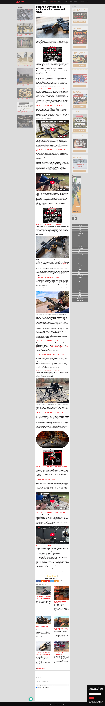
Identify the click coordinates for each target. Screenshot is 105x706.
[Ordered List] (44, 685)
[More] (56, 581)
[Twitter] (52, 581)
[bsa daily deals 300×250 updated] (52, 61)
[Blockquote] (47, 685)
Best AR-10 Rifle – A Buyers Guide (23, 20)
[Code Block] (49, 685)
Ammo (38, 668)
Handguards (80, 271)
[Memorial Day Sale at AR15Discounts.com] (80, 82)
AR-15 (80, 256)
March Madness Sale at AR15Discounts (78, 136)
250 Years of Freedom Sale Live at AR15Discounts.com (79, 53)
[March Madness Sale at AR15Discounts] (80, 147)
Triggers (79, 296)
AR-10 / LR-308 (80, 254)
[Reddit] (43, 581)
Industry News (80, 275)
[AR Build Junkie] (20, 2)
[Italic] (39, 685)
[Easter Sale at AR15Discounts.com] (80, 127)
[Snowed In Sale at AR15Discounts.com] (80, 167)
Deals (75, 1)
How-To (65, 1)
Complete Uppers (80, 265)
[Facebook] (38, 581)
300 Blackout (79, 231)
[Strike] (42, 685)
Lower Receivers (80, 283)
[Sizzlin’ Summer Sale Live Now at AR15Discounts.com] (80, 43)
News (71, 1)
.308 (80, 229)
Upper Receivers (80, 300)
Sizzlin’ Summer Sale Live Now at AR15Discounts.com (80, 27)
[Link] (51, 685)
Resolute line (57, 289)
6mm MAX (80, 246)
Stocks (80, 294)
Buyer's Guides (42, 668)
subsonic (64, 263)
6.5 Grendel (80, 235)
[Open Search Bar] (87, 2)
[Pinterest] (47, 581)
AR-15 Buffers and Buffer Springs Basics (25, 65)
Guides (80, 269)
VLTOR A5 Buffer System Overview (23, 128)
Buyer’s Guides (53, 1)
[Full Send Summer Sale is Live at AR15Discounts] (80, 18)
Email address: (92, 692)
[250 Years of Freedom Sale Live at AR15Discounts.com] (80, 62)
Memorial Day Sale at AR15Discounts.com (77, 71)
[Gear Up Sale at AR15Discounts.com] (80, 103)
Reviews (59, 1)
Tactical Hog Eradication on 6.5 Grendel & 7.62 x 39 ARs (51, 354)
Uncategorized (80, 298)
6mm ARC (80, 239)
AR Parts (80, 252)
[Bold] (37, 685)
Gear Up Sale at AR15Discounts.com (77, 92)
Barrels (80, 258)
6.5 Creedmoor (80, 233)
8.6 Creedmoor (80, 248)
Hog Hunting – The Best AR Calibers (46, 479)
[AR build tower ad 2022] (76, 212)
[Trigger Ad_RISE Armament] (52, 465)
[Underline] (41, 685)
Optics (80, 290)
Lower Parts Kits (80, 281)
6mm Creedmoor (80, 244)
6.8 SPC (79, 237)
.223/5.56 (80, 225)
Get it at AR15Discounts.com (79, 21)
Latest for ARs (80, 279)
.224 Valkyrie (79, 227)
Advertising (81, 1)
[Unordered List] (46, 685)
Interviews (45, 1)
